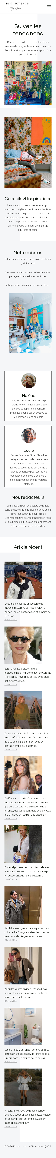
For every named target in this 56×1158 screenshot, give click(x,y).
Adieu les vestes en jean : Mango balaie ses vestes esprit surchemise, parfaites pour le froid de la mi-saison (25, 993)
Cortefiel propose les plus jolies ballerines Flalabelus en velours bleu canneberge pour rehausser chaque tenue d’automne (27, 871)
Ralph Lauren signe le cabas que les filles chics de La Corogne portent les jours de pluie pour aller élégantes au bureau (26, 932)
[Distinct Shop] (17, 6)
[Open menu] (48, 7)
